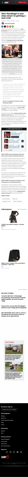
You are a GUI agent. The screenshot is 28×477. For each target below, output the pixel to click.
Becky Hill (15, 198)
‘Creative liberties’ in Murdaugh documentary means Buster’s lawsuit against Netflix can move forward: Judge (13, 298)
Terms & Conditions (5, 439)
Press (2, 433)
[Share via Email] (10, 27)
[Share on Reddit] (8, 27)
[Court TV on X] (14, 452)
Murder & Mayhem (17, 201)
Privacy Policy (4, 441)
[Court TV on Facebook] (7, 452)
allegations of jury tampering (15, 40)
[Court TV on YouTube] (17, 452)
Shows (2, 422)
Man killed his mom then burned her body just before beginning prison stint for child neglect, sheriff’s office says (13, 357)
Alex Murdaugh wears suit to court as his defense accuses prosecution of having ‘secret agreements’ (13, 314)
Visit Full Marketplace (22, 209)
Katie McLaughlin (10, 23)
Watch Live (22, 2)
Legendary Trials (6, 201)
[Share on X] (5, 27)
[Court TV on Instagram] (10, 452)
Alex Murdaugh (6, 198)
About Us (3, 431)
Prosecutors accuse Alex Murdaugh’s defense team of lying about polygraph (13, 306)
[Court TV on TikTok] (21, 452)
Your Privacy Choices (5, 446)
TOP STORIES (9, 342)
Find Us (2, 424)
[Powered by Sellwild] (25, 289)
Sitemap (3, 416)
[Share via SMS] (13, 27)
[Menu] (2, 2)
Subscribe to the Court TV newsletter (9, 409)
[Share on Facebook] (2, 27)
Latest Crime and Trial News (7, 420)
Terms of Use (4, 443)
